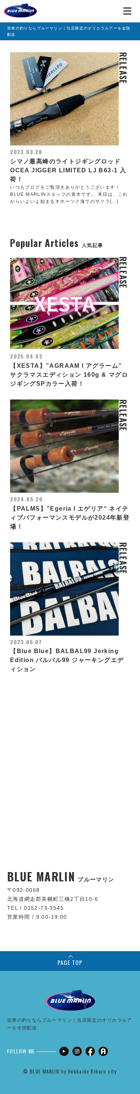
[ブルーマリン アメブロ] (103, 1051)
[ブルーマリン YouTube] (64, 1051)
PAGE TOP (70, 962)
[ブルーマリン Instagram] (77, 1051)
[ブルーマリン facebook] (90, 1051)
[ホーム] (20, 7)
